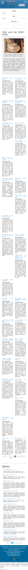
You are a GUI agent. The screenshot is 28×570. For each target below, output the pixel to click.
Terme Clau (14, 21)
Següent (10, 458)
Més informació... (4, 569)
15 (24, 456)
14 (22, 456)
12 (19, 456)
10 (15, 456)
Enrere (4, 456)
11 (17, 456)
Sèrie (14, 16)
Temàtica (14, 11)
